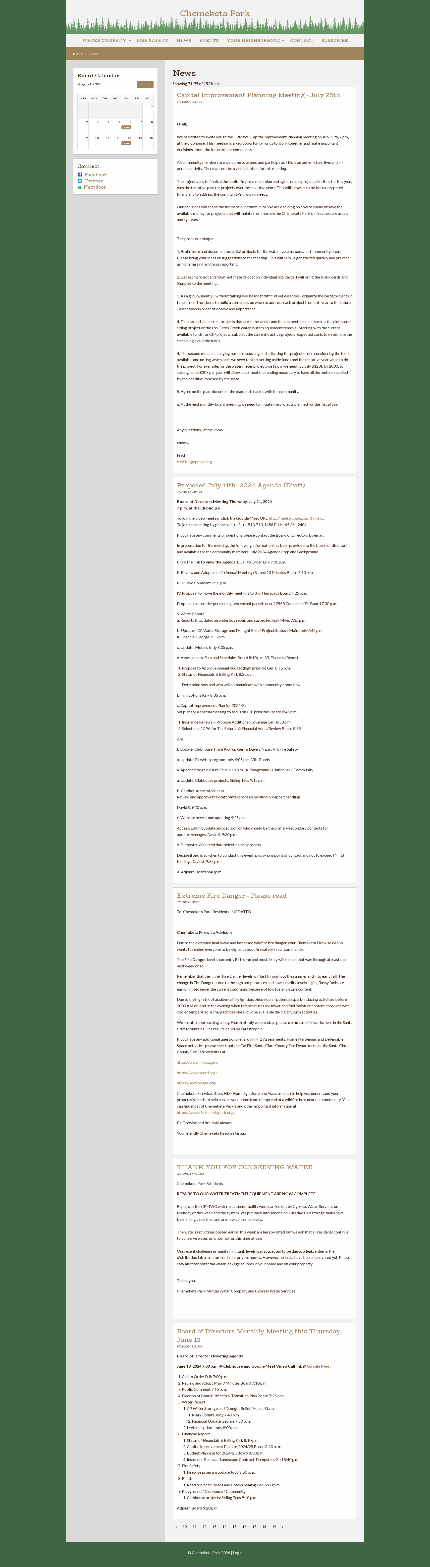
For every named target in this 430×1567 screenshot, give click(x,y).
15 (234, 1526)
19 (274, 1526)
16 (244, 1526)
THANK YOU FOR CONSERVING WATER (245, 1167)
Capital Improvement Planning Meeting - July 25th (258, 95)
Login (237, 1552)
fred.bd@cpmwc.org (194, 461)
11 (195, 1526)
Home (77, 54)
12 (205, 1526)
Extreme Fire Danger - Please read (232, 895)
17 (254, 1526)
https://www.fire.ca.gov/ (197, 1062)
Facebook (95, 174)
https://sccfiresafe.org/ (196, 1082)
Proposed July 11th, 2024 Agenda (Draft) (241, 485)
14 (224, 1526)
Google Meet (319, 1366)
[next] (149, 84)
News (183, 40)
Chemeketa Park (215, 13)
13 (214, 1526)
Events (209, 40)
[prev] (141, 84)
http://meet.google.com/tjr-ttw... (296, 518)
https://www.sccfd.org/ (197, 1072)
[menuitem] (105, 40)
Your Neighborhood (253, 40)
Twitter (93, 180)
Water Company (104, 40)
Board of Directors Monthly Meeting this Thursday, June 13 (259, 1335)
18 (264, 1526)
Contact (302, 40)
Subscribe (335, 40)
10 (185, 1526)
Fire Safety (152, 40)
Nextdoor (94, 187)
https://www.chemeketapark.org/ (205, 1112)
